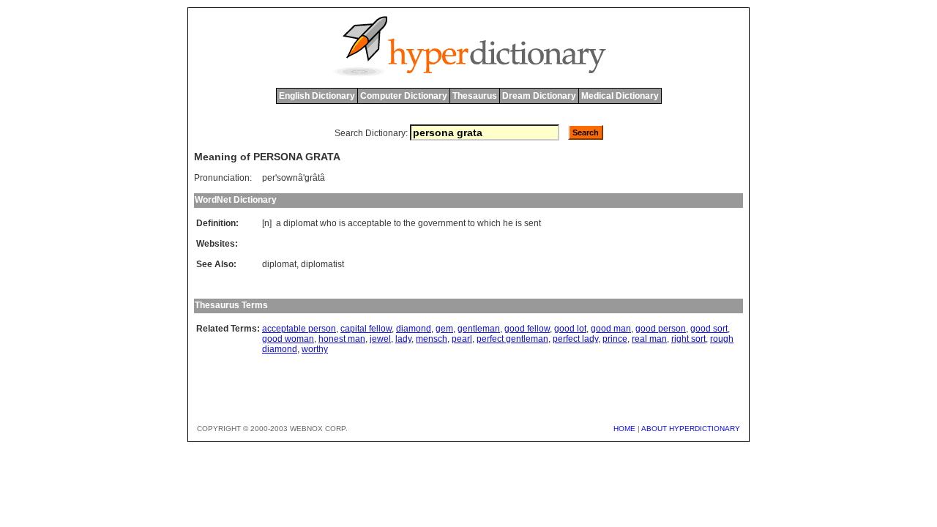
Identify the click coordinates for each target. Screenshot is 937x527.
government (442, 223)
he (508, 223)
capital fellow (366, 329)
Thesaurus (474, 96)
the (409, 223)
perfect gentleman (512, 339)
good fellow (527, 329)
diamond (413, 329)
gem (444, 329)
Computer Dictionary (403, 96)
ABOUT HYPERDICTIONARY (690, 429)
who (328, 223)
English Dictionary (317, 96)
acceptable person (299, 329)
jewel (380, 339)
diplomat (300, 223)
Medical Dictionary (620, 96)
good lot (570, 329)
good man (611, 329)
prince (614, 339)
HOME (624, 429)
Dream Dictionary (539, 96)
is (342, 223)
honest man (341, 339)
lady (403, 339)
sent (532, 223)
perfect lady (575, 339)
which (489, 223)
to (397, 223)
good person (660, 329)
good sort (709, 329)
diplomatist (322, 264)
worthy (315, 349)
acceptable (370, 223)
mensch (431, 339)
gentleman (479, 329)
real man (649, 339)
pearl (462, 339)
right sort (688, 339)
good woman (288, 339)
